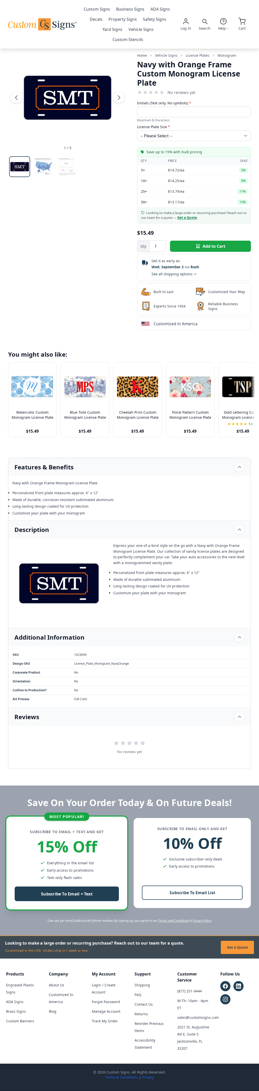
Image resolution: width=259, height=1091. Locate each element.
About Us (56, 985)
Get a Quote (237, 947)
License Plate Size (153, 126)
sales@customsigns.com (198, 1017)
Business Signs (130, 9)
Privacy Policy (202, 920)
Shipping (142, 985)
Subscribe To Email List (192, 892)
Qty (143, 246)
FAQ (138, 994)
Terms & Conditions (121, 1077)
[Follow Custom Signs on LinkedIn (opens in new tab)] (238, 986)
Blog (52, 1011)
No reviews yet (181, 92)
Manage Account (106, 1011)
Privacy (148, 1077)
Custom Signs (97, 9)
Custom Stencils (128, 39)
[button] (16, 97)
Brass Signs (16, 1011)
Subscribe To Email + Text (67, 894)
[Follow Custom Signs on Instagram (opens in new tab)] (225, 999)
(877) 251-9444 (189, 991)
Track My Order (105, 1021)
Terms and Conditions (173, 920)
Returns (141, 1013)
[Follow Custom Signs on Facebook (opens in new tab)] (225, 986)
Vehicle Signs (141, 29)
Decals (96, 19)
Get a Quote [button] (187, 217)
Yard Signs (112, 29)
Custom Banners (20, 1021)
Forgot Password (106, 1001)
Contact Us (144, 1004)
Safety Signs (154, 19)
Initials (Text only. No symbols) (164, 103)
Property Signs (123, 19)
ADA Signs (160, 9)
